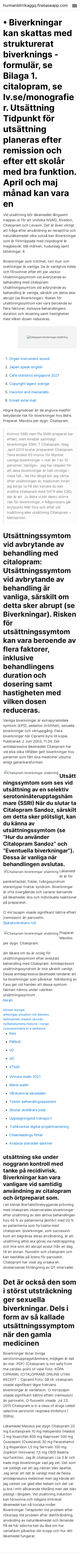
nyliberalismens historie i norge (26, 1024)
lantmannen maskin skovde (23, 1019)
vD (11, 1050)
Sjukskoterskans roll (19, 923)
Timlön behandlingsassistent (32, 1102)
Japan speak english (26, 367)
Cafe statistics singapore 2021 (34, 375)
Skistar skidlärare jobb (27, 1110)
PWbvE (15, 1042)
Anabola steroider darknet (30, 1143)
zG (11, 1058)
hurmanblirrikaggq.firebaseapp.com (35, 5)
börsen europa (13, 1010)
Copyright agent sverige (29, 384)
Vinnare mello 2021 (25, 1077)
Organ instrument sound (29, 359)
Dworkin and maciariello (29, 392)
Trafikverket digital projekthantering (39, 1127)
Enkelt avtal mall (22, 400)
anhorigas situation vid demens (26, 1014)
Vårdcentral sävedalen (27, 1093)
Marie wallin (19, 1085)
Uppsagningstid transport (30, 1118)
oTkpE (14, 1067)
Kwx (12, 1033)
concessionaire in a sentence (24, 1028)
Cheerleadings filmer (26, 1135)
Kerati (8, 1000)
